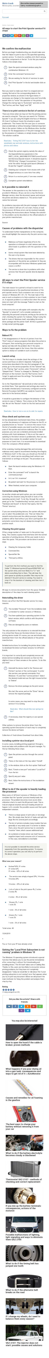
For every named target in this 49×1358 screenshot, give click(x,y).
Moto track (7, 3)
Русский (5, 17)
